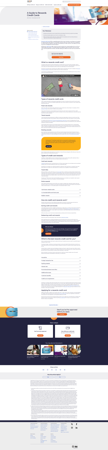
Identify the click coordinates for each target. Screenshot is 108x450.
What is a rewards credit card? (32, 31)
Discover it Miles (44, 108)
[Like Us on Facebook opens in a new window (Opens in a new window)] (76, 424)
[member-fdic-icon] (76, 446)
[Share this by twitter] (52, 370)
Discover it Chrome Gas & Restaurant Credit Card (57, 120)
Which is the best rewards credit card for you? (33, 37)
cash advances (76, 208)
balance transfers (69, 208)
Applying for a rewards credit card (33, 39)
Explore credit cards (57, 4)
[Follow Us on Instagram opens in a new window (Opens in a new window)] (72, 428)
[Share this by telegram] (64, 370)
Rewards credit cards (45, 41)
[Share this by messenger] (60, 370)
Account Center (51, 230)
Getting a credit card (31, 4)
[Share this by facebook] (47, 370)
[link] (68, 296)
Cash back (43, 163)
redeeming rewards (64, 217)
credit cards (48, 46)
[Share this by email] (43, 370)
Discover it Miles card (67, 286)
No (59, 377)
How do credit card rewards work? (33, 35)
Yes (48, 377)
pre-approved (62, 297)
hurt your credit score (62, 293)
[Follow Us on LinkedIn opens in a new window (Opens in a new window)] (76, 428)
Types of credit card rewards (32, 34)
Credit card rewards (48, 4)
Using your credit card (40, 4)
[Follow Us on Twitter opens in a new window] (72, 424)
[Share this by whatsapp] (56, 370)
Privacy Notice (69, 421)
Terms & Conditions (63, 421)
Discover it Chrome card (74, 285)
